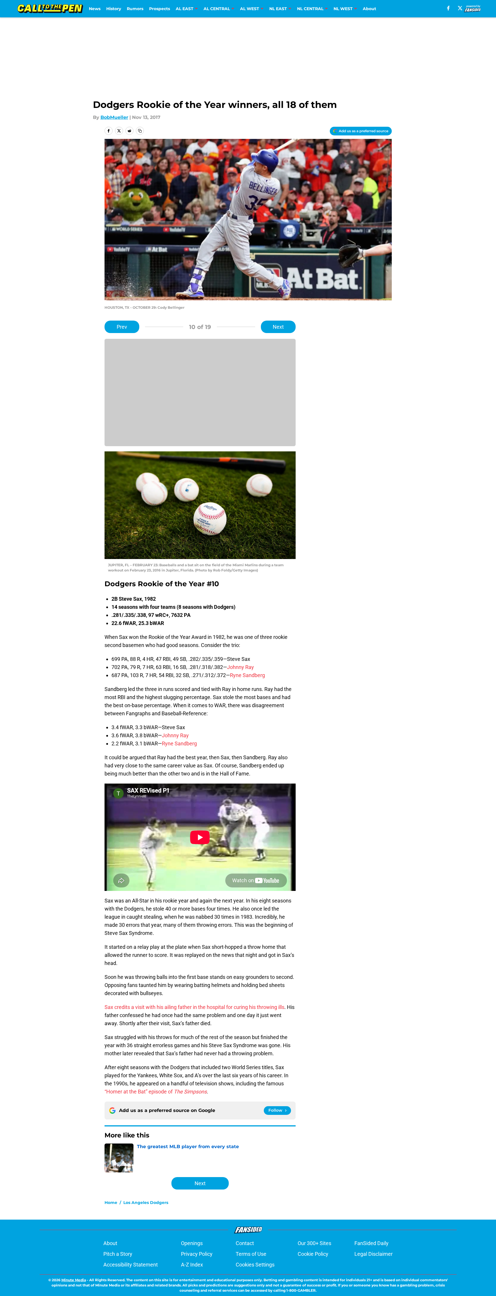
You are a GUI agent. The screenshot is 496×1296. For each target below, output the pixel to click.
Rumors (135, 8)
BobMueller (114, 117)
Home (111, 1202)
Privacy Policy (197, 1254)
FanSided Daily (371, 1243)
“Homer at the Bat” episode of (156, 1092)
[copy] (140, 131)
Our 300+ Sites (314, 1243)
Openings (192, 1243)
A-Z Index (192, 1265)
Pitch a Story (117, 1254)
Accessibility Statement (130, 1265)
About (369, 8)
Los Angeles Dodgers (145, 1202)
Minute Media (73, 1280)
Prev (122, 327)
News (94, 8)
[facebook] (448, 8)
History (113, 8)
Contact (245, 1243)
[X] (460, 8)
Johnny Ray (240, 667)
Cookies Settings (255, 1265)
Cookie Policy (313, 1254)
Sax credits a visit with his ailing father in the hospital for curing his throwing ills (194, 1007)
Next (278, 327)
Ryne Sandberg (247, 675)
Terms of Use (251, 1254)
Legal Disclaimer (373, 1254)
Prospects (159, 8)
